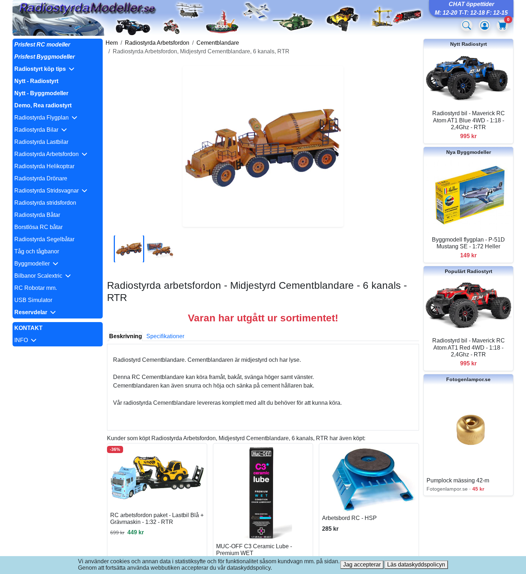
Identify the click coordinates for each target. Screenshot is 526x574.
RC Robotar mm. (35, 288)
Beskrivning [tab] (125, 336)
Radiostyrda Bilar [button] (37, 130)
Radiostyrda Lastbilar (41, 142)
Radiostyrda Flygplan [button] (43, 118)
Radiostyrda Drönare (40, 178)
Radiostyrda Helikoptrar (44, 166)
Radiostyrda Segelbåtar (44, 239)
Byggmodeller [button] (33, 264)
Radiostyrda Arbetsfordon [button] (48, 154)
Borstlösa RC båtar (38, 227)
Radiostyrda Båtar (37, 215)
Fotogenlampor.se (468, 379)
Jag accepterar (362, 564)
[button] (57, 69)
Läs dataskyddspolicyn (416, 564)
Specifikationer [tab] (165, 336)
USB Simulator (33, 300)
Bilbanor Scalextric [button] (39, 276)
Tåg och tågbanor (36, 251)
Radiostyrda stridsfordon (45, 203)
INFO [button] (22, 340)
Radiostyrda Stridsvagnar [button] (48, 191)
